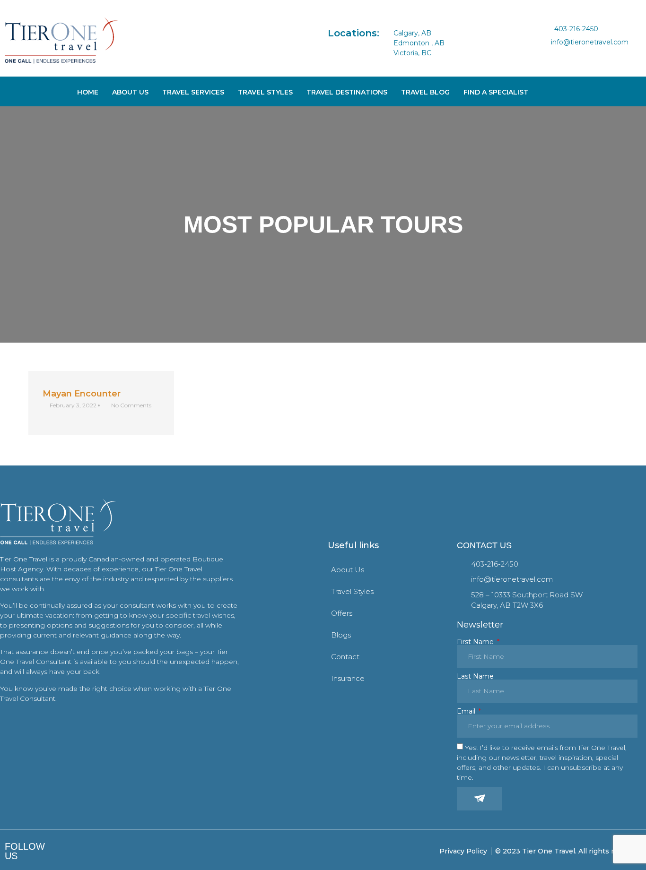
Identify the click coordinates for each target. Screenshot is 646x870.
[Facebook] (548, 54)
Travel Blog (425, 92)
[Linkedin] (579, 54)
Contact (345, 656)
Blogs (341, 634)
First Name (476, 641)
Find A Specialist (495, 92)
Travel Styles (265, 92)
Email (467, 711)
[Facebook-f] (65, 851)
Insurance (348, 678)
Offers (341, 613)
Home (87, 92)
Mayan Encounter (82, 393)
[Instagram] (564, 54)
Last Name (475, 676)
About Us (130, 92)
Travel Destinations (346, 92)
